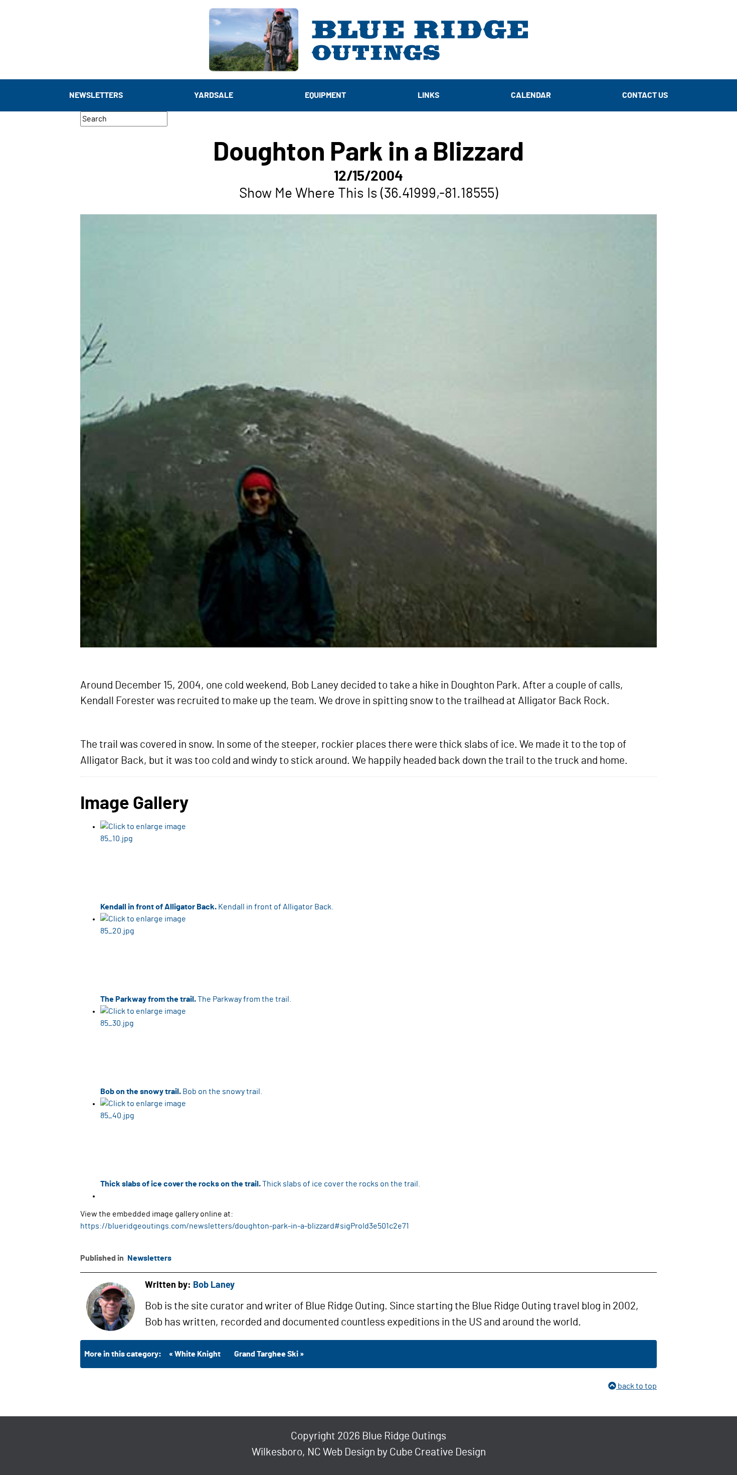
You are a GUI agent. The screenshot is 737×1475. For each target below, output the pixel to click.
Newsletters (96, 95)
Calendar (531, 95)
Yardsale (213, 95)
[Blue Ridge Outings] (368, 39)
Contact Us (645, 95)
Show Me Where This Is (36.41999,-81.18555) (368, 194)
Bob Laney (214, 1285)
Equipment (325, 95)
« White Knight (195, 1354)
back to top (636, 1386)
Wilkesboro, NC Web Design (313, 1452)
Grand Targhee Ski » (269, 1354)
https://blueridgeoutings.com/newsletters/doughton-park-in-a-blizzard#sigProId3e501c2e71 (244, 1226)
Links (428, 95)
